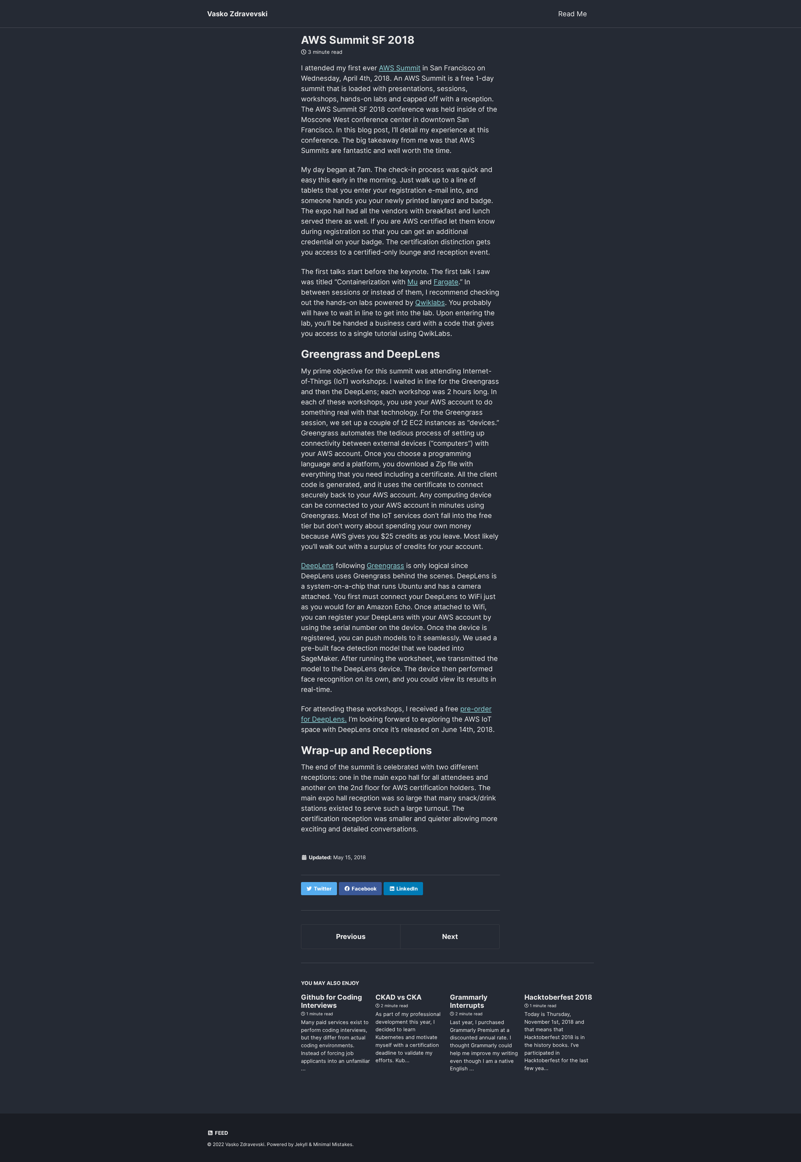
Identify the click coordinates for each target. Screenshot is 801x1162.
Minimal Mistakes (332, 1144)
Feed (221, 1133)
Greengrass (385, 565)
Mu (412, 282)
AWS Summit (400, 68)
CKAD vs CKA (398, 997)
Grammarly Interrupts (468, 1001)
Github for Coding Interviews (331, 1001)
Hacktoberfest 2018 (558, 997)
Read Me (572, 14)
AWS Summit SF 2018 (358, 39)
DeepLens (317, 565)
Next (450, 936)
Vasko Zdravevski (237, 14)
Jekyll (301, 1144)
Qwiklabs (430, 302)
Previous (350, 936)
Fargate (446, 282)
